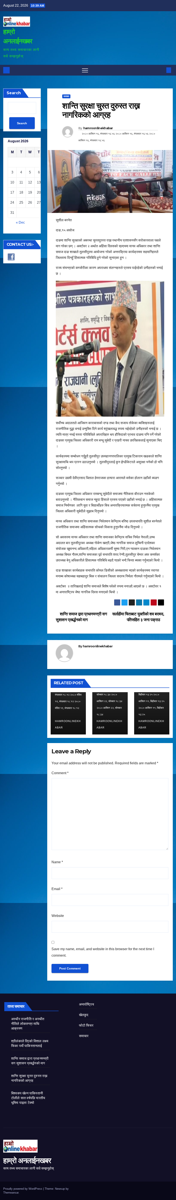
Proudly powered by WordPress (23, 1188)
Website (58, 916)
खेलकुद (83, 1015)
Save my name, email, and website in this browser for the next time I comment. (103, 952)
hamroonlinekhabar (98, 128)
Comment (60, 773)
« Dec (20, 222)
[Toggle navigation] (85, 70)
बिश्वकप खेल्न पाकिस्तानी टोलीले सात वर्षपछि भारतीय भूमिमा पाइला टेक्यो (28, 1097)
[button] (161, 70)
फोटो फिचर (86, 1025)
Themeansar (10, 1192)
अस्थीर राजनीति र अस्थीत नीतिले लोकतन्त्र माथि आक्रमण (27, 1023)
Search (14, 93)
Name (57, 862)
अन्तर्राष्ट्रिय (86, 1004)
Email (57, 889)
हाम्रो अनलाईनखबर (27, 1160)
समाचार (66, 96)
